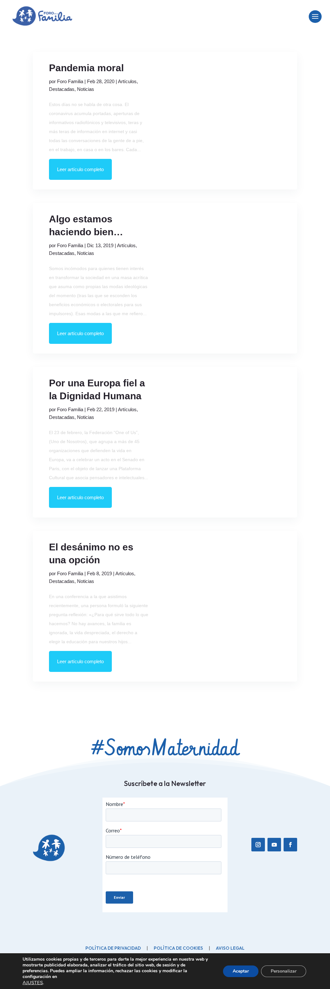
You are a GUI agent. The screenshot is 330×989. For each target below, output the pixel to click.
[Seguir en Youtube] (274, 844)
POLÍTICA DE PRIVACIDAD (113, 948)
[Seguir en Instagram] (258, 844)
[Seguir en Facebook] (290, 844)
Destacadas (61, 89)
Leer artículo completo (80, 169)
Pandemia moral (86, 68)
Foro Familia (70, 81)
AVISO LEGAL (230, 948)
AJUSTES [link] (33, 982)
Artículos (127, 81)
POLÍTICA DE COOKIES (178, 948)
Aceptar (241, 971)
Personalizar (283, 971)
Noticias (85, 89)
